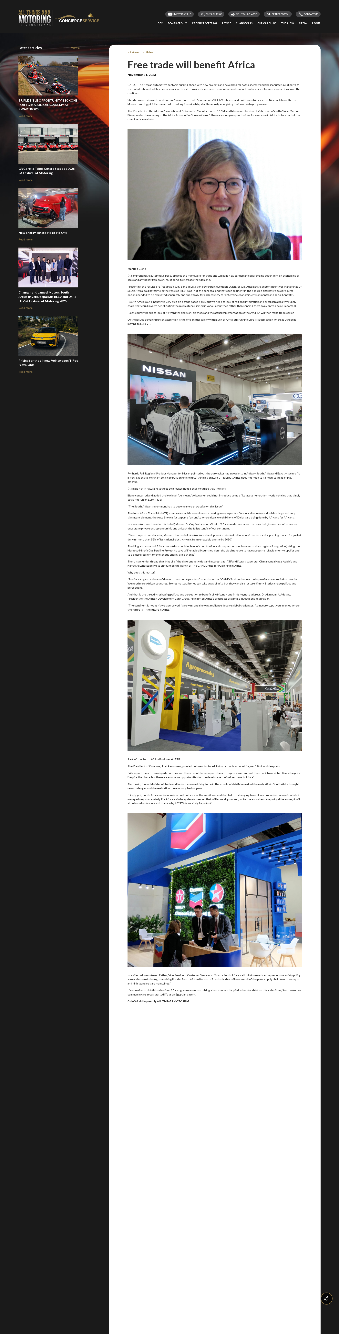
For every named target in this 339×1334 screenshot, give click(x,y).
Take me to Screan (214, 300)
